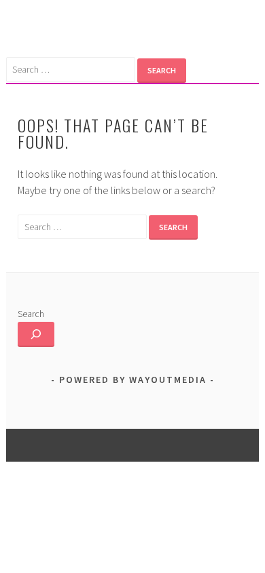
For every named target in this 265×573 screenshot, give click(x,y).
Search (31, 314)
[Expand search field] (36, 334)
